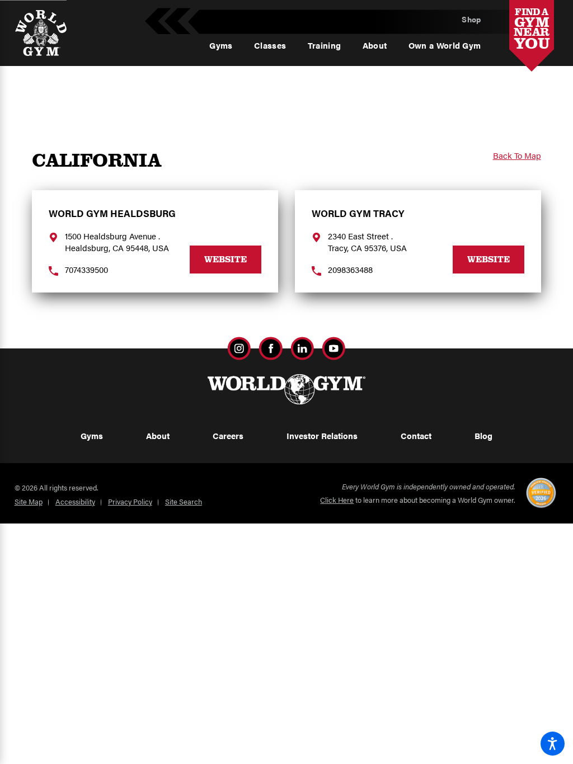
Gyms (92, 436)
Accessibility (75, 502)
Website (225, 259)
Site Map (29, 502)
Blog (483, 436)
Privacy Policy (130, 502)
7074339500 (86, 269)
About (158, 436)
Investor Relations (322, 436)
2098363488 (350, 269)
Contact (416, 436)
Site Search (183, 502)
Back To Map (517, 156)
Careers (228, 436)
